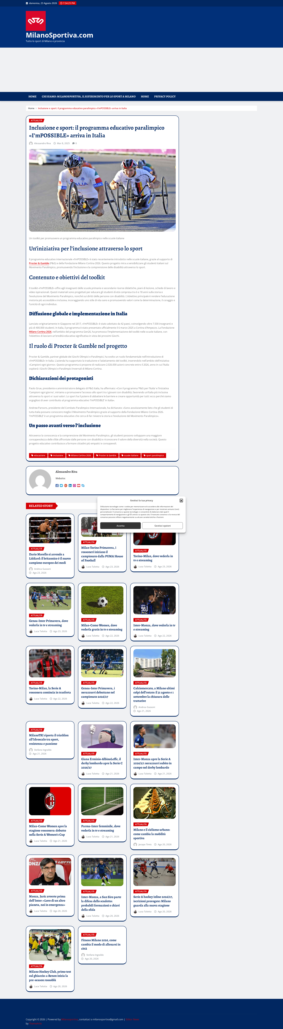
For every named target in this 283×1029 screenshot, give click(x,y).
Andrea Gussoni (42, 568)
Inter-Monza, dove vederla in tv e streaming (154, 627)
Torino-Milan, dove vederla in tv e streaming (153, 558)
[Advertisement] (141, 70)
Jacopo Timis (145, 844)
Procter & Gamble (39, 263)
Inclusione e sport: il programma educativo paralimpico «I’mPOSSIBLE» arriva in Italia (82, 108)
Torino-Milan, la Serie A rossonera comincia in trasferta (50, 690)
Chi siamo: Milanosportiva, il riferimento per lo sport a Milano (89, 96)
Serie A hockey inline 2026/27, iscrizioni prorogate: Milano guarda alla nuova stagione (153, 901)
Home (32, 96)
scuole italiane (131, 455)
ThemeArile (35, 1023)
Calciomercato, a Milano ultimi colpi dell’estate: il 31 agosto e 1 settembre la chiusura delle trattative (154, 694)
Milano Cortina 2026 (40, 331)
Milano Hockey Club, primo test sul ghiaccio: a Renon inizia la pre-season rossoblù (50, 975)
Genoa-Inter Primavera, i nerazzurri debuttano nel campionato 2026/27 (98, 692)
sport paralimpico (155, 455)
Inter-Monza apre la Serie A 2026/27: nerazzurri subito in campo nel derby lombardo (152, 763)
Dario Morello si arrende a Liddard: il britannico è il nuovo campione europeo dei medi (50, 558)
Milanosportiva (69, 1019)
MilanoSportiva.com (59, 34)
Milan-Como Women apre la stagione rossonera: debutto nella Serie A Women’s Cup (48, 830)
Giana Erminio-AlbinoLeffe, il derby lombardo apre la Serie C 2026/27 (102, 763)
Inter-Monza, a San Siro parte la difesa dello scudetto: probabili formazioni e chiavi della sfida (101, 903)
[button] (181, 500)
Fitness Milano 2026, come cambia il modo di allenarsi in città (100, 944)
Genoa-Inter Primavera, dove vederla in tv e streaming (48, 623)
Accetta (121, 525)
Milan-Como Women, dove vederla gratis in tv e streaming (101, 627)
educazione (39, 455)
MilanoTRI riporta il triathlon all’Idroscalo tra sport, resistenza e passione (49, 739)
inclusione (58, 455)
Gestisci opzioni (162, 525)
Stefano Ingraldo (42, 749)
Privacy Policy (165, 96)
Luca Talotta (92, 566)
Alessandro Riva (42, 143)
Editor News (132, 1019)
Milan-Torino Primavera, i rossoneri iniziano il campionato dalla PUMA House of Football (102, 554)
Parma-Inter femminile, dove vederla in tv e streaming (100, 828)
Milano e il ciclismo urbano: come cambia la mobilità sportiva (151, 834)
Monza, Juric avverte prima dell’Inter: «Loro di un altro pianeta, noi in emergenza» (47, 900)
